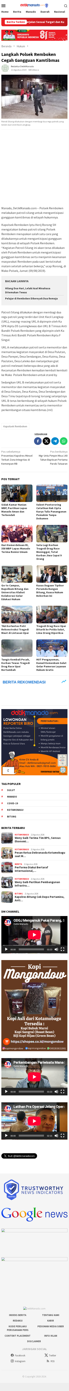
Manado (12, 796)
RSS (52, 1361)
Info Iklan (50, 1335)
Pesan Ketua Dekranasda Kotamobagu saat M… (40, 854)
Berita (18, 864)
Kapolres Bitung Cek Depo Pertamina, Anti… (39, 898)
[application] (34, 934)
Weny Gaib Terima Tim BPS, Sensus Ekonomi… (38, 839)
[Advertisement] (34, 167)
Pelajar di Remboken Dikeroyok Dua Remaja (31, 298)
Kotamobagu (15, 810)
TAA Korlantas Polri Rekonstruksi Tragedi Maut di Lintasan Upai (15, 629)
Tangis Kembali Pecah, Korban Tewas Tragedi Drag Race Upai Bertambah (15, 665)
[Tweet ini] (46, 441)
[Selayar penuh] (62, 949)
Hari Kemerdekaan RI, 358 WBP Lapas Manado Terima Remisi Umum (15, 548)
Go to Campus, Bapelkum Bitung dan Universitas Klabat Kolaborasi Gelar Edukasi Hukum (14, 592)
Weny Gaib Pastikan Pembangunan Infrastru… (37, 883)
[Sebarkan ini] (38, 441)
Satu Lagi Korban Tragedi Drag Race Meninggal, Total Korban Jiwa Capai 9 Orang (49, 552)
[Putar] (6, 949)
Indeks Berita (17, 1315)
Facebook (20, 1355)
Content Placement (18, 1335)
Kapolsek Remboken (15, 426)
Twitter (52, 1355)
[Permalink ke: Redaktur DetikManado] (5, 67)
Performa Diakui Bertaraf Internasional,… (31, 869)
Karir (50, 1320)
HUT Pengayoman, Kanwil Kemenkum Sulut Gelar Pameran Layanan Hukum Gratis (51, 665)
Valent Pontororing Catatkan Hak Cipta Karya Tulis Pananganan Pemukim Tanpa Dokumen (51, 511)
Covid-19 (12, 803)
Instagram (20, 1361)
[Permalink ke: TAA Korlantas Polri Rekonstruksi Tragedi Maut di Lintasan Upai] (16, 614)
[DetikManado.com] (34, 5)
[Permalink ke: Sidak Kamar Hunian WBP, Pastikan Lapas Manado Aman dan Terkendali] (16, 493)
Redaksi (18, 1320)
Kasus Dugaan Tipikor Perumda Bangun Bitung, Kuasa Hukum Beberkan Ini (50, 590)
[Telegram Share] (55, 441)
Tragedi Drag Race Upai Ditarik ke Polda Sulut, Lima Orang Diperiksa (51, 629)
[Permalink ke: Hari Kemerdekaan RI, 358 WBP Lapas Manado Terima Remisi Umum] (16, 533)
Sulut (11, 790)
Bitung (11, 816)
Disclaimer (34, 1341)
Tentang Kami (50, 1315)
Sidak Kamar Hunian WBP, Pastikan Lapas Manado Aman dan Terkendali (14, 510)
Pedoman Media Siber (50, 1326)
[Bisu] (56, 949)
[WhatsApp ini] (63, 441)
